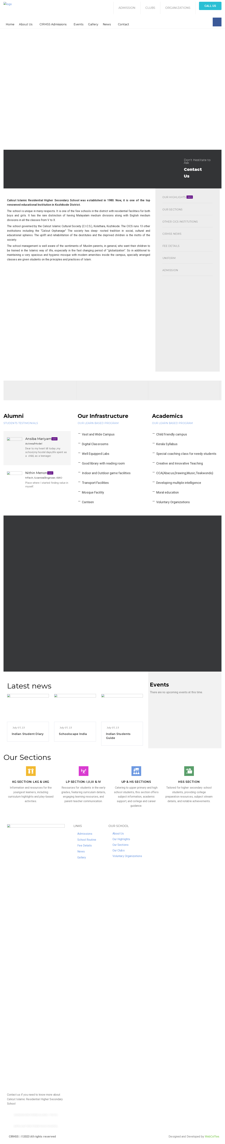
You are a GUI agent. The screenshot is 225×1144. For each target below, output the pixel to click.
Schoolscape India (73, 734)
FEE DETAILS (170, 246)
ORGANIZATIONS (177, 8)
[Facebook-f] (217, 22)
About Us (25, 24)
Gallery (93, 24)
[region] (112, 89)
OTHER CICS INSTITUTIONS (180, 221)
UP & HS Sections (136, 781)
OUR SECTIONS (172, 209)
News (107, 24)
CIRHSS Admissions (53, 24)
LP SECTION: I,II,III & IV (83, 781)
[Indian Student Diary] (28, 707)
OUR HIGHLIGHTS (177, 197)
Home (10, 24)
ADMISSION (127, 8)
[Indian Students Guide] (122, 707)
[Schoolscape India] (75, 707)
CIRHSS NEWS (171, 233)
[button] (210, 6)
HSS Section (189, 781)
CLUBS (150, 8)
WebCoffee (212, 1136)
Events (78, 24)
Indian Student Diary (28, 734)
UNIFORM (169, 258)
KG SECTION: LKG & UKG (30, 781)
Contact (123, 24)
